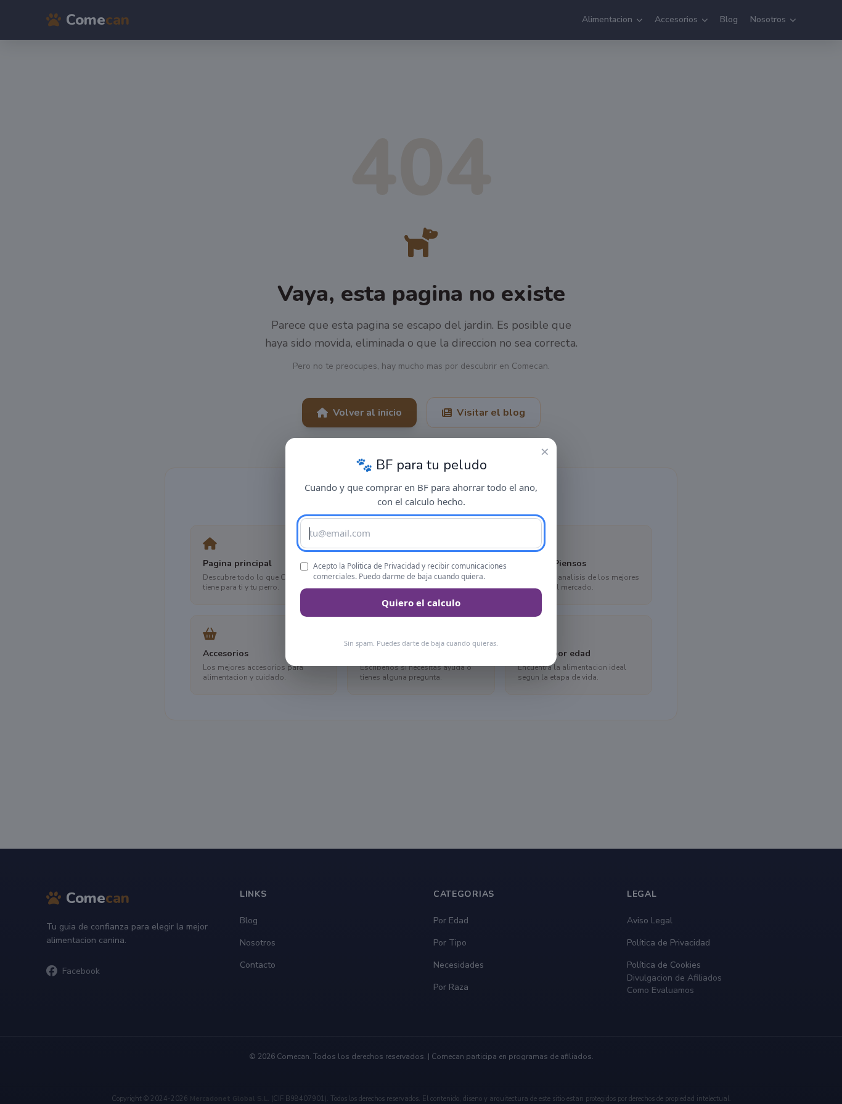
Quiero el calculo (421, 602)
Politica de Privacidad (383, 566)
